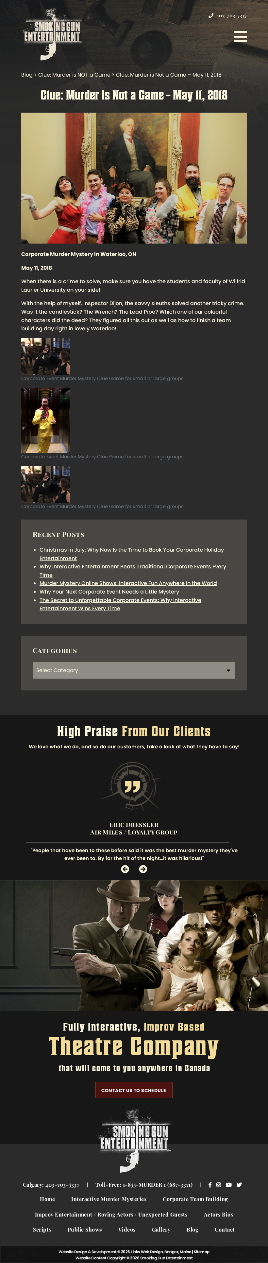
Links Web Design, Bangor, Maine (161, 1251)
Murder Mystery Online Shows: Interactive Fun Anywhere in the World (128, 583)
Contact (225, 1230)
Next (143, 869)
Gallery (161, 1230)
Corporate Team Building (195, 1199)
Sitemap (201, 1251)
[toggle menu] (240, 36)
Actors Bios (218, 1215)
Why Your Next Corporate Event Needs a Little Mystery (109, 591)
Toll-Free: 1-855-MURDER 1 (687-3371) (144, 1185)
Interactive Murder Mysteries (108, 1199)
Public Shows (85, 1230)
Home (47, 1199)
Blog (192, 1230)
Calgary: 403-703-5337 (51, 1185)
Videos (127, 1230)
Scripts (42, 1230)
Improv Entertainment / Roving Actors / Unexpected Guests (111, 1215)
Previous (125, 869)
